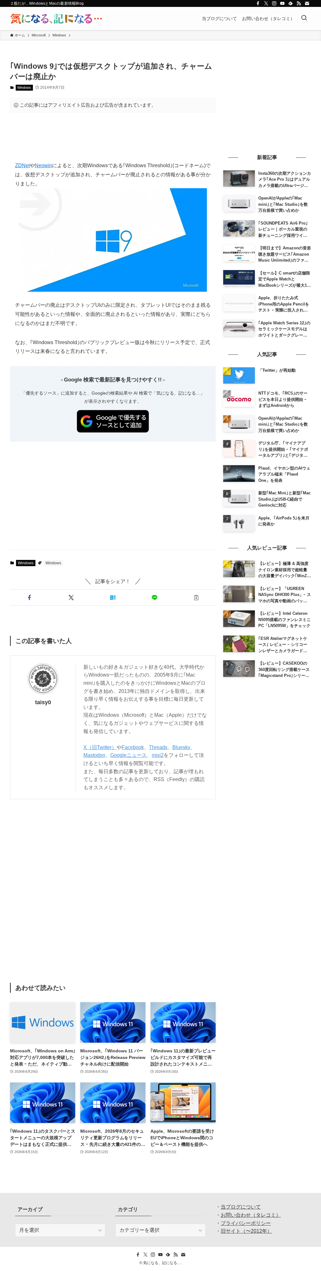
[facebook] (258, 3)
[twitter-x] (266, 3)
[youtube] (282, 3)
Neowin (43, 165)
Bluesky (181, 747)
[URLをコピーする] (196, 597)
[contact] (307, 3)
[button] (29, 597)
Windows (24, 87)
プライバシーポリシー (246, 1223)
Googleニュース (128, 755)
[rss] (299, 3)
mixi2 (158, 755)
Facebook (133, 747)
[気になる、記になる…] (56, 18)
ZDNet (22, 165)
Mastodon (94, 755)
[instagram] (274, 3)
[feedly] (291, 3)
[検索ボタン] (304, 18)
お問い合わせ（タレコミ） (251, 1215)
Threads (158, 747)
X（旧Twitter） (100, 747)
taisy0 (43, 702)
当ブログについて (241, 1207)
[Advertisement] (113, 137)
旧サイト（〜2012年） (246, 1231)
